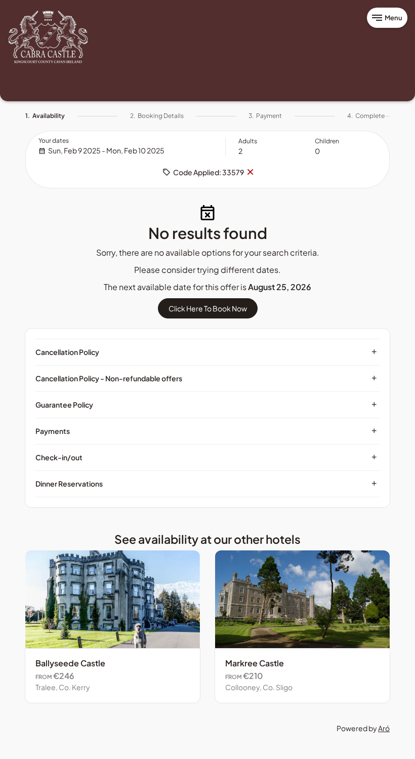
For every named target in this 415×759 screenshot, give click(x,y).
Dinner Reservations (206, 483)
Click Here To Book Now (208, 308)
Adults (247, 141)
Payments (206, 431)
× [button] (250, 172)
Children (327, 141)
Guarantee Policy (206, 405)
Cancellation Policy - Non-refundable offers (206, 378)
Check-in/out (206, 457)
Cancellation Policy (206, 352)
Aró (384, 728)
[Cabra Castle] (48, 37)
